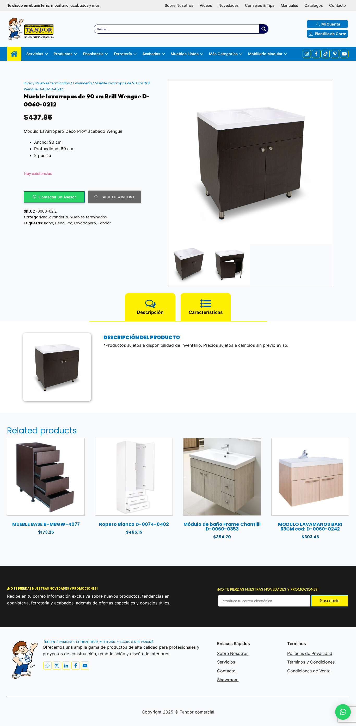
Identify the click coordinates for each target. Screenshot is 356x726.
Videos (206, 5)
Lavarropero (85, 223)
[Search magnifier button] (263, 28)
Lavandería (82, 83)
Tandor (104, 223)
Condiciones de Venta (308, 670)
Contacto (337, 5)
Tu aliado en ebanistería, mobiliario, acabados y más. (54, 5)
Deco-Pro (63, 223)
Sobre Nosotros (179, 5)
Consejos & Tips (259, 5)
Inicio (28, 83)
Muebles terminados (52, 83)
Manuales (289, 5)
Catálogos (313, 5)
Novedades (228, 5)
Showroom (227, 679)
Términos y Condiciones (311, 662)
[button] (343, 712)
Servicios (226, 662)
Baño (48, 223)
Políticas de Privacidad (309, 653)
